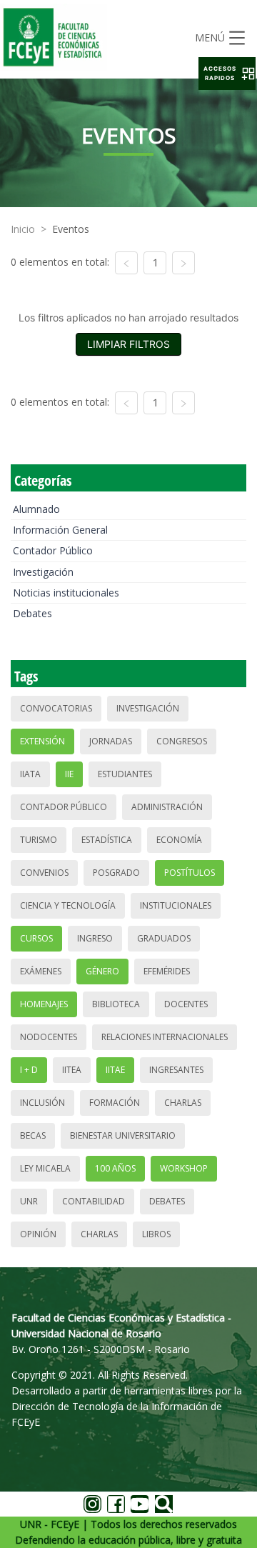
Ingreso (95, 938)
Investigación (43, 572)
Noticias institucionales (66, 592)
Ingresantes (176, 1070)
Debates (32, 613)
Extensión (42, 741)
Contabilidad (93, 1201)
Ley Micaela (45, 1168)
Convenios (44, 873)
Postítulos (189, 873)
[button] (227, 73)
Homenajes (44, 1004)
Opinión (38, 1234)
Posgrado (116, 873)
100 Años (115, 1168)
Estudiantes (125, 774)
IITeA (71, 1070)
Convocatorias (56, 708)
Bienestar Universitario (123, 1135)
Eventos (70, 229)
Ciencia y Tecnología (68, 905)
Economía (179, 840)
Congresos (181, 741)
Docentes (186, 1004)
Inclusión (42, 1103)
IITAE (115, 1070)
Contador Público (53, 550)
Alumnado (36, 509)
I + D (29, 1070)
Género (102, 971)
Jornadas (110, 741)
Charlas (182, 1103)
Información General (60, 529)
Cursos (36, 938)
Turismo (38, 840)
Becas (33, 1135)
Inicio (23, 229)
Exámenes (40, 971)
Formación (114, 1103)
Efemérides (166, 971)
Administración (167, 807)
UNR (29, 1201)
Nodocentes (48, 1037)
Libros (156, 1234)
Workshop (184, 1168)
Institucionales (175, 905)
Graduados (164, 938)
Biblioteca (116, 1004)
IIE (69, 774)
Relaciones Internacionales (164, 1037)
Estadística (106, 840)
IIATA (30, 774)
